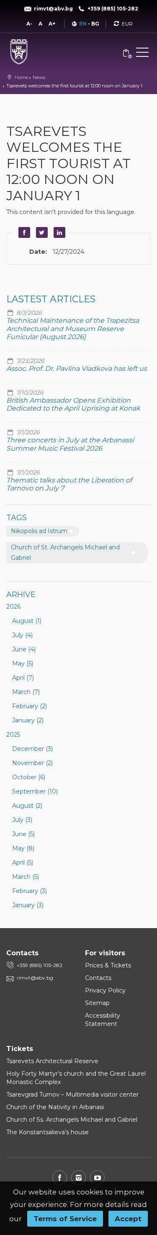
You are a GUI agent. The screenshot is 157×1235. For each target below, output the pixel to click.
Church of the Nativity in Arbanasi (55, 1107)
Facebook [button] (23, 232)
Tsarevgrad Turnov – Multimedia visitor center (72, 1094)
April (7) (23, 677)
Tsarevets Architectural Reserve (52, 1061)
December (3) (32, 749)
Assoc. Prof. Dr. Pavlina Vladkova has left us (76, 369)
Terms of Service (65, 1219)
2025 (13, 734)
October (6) (28, 777)
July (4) (22, 635)
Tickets (19, 1049)
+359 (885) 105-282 (39, 965)
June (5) (23, 834)
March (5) (25, 876)
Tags (16, 517)
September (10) (35, 791)
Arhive (21, 594)
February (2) (29, 706)
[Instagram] (78, 1177)
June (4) (24, 649)
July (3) (22, 820)
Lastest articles (50, 299)
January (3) (28, 905)
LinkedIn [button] (58, 232)
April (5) (22, 862)
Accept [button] (128, 1219)
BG (95, 23)
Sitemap (97, 1003)
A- (29, 23)
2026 (13, 606)
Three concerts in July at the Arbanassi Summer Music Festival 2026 (70, 444)
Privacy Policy (105, 990)
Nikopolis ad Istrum (39, 531)
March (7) (26, 692)
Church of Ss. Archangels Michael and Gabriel (71, 1119)
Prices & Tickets (108, 965)
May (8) (23, 848)
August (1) (26, 621)
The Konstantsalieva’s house (47, 1132)
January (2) (28, 720)
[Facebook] (59, 1177)
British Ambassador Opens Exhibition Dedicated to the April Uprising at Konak (73, 404)
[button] (142, 54)
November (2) (32, 763)
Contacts (98, 978)
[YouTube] (97, 1177)
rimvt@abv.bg (35, 978)
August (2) (27, 805)
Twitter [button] (40, 232)
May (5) (22, 663)
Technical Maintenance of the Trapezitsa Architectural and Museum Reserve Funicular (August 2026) (72, 328)
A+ (52, 23)
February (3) (29, 891)
